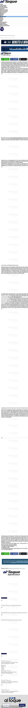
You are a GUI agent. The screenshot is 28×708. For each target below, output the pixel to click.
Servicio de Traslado (5, 300)
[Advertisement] (14, 637)
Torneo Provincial (4, 11)
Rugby (1, 20)
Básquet (2, 14)
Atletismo (2, 13)
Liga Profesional (4, 7)
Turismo (3, 303)
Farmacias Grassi (5, 296)
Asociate (22, 705)
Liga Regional (3, 5)
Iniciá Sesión (6, 705)
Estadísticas (3, 23)
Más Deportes (3, 12)
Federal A (2, 8)
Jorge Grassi (22, 568)
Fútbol (1, 4)
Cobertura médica (5, 302)
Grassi (17, 568)
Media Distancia (3, 24)
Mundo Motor (3, 16)
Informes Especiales (5, 25)
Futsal (1, 17)
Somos (1, 26)
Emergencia (4, 301)
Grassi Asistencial (5, 298)
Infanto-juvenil (3, 6)
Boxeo (1, 15)
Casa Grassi (4, 299)
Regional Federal (4, 9)
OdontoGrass (4, 297)
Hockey (1, 18)
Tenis (1, 21)
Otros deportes (3, 22)
